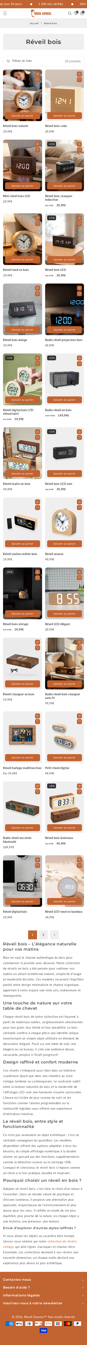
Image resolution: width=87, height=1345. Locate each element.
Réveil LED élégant (57, 624)
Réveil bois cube (56, 126)
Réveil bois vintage (15, 624)
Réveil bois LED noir (58, 483)
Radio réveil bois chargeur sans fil (62, 696)
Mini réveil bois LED (16, 196)
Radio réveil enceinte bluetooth (17, 839)
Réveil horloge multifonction (22, 768)
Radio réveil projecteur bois (64, 340)
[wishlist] (37, 79)
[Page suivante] (54, 934)
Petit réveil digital (57, 768)
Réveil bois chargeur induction (58, 197)
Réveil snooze (54, 554)
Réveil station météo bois (20, 554)
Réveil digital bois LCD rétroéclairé (18, 411)
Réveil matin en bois (16, 483)
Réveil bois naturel (15, 126)
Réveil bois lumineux (59, 838)
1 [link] (33, 935)
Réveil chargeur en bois (18, 694)
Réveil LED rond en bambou (64, 911)
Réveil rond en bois (16, 269)
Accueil (34, 23)
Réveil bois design (15, 340)
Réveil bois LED (55, 269)
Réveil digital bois (15, 911)
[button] (7, 13)
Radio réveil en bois (58, 410)
